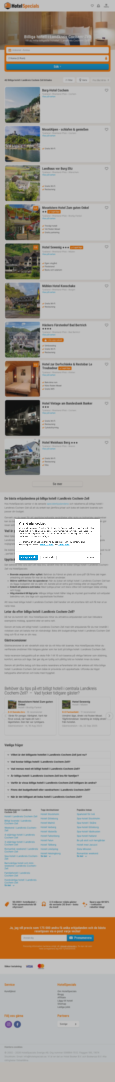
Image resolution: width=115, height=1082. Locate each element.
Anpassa (90, 557)
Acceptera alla (28, 557)
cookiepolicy (64, 544)
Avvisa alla (48, 557)
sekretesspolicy (47, 544)
